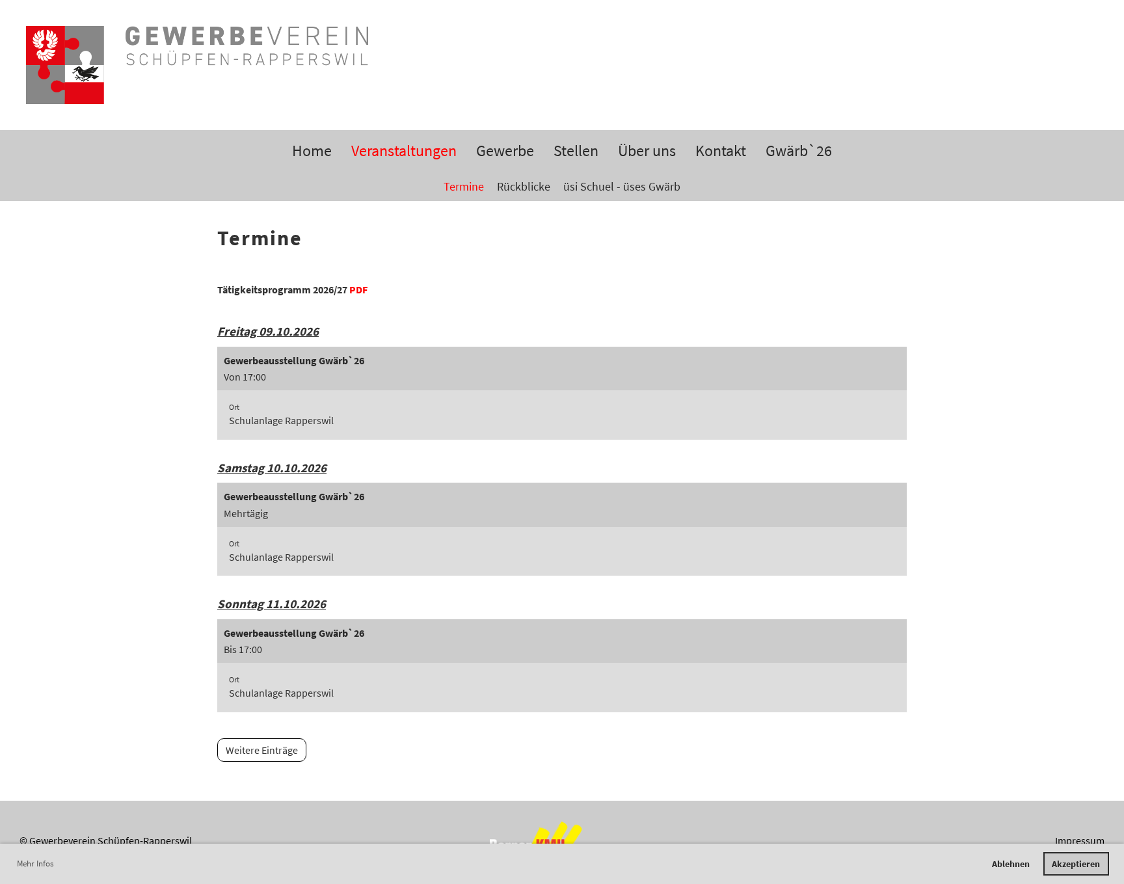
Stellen (576, 151)
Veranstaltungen (404, 151)
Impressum (1079, 840)
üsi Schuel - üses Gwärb (621, 186)
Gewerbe (505, 151)
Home (312, 151)
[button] (562, 393)
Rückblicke (523, 186)
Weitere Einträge (262, 750)
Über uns (647, 151)
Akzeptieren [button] (1076, 864)
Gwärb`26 (799, 151)
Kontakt (720, 151)
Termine (464, 186)
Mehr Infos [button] (35, 863)
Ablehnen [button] (1011, 864)
